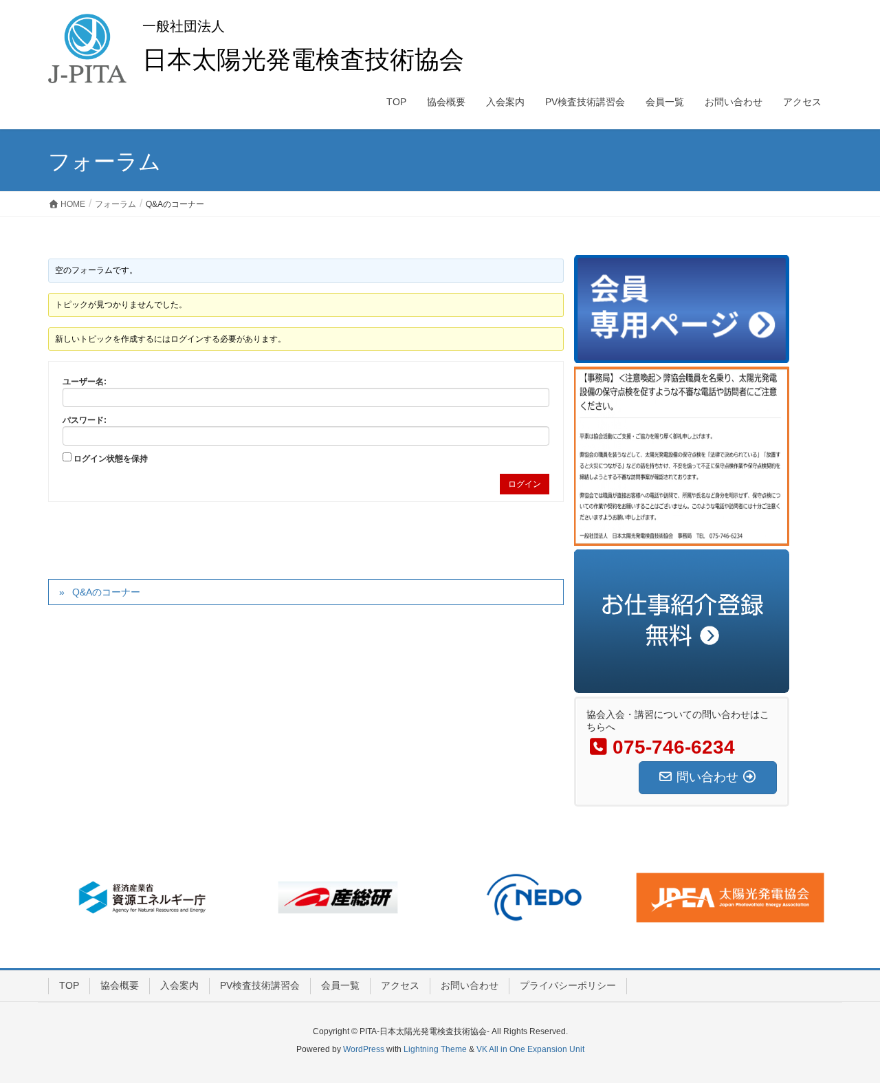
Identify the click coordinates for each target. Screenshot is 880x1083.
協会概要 (119, 985)
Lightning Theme (435, 1049)
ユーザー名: (85, 381)
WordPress (363, 1049)
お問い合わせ (469, 985)
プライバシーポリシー (568, 985)
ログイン (524, 484)
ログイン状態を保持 (111, 458)
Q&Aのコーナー (106, 592)
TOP (69, 985)
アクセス (400, 985)
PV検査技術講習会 (260, 985)
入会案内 (179, 985)
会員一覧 (340, 985)
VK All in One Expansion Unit (530, 1049)
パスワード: (85, 420)
